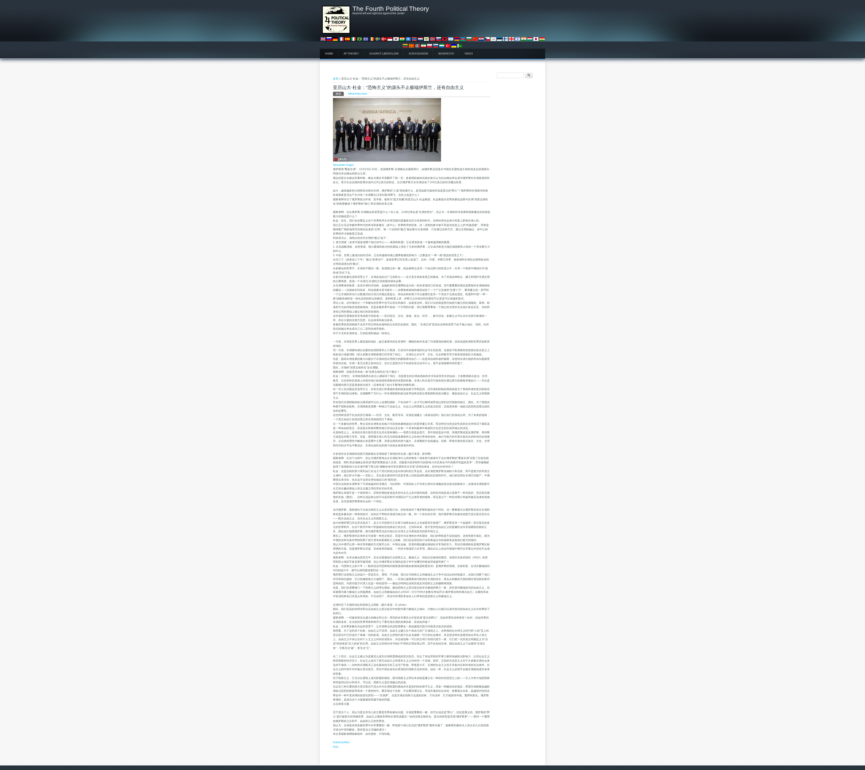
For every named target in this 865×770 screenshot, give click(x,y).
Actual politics (341, 742)
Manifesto (446, 53)
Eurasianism (418, 53)
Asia (335, 746)
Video (468, 53)
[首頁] (336, 32)
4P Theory (351, 53)
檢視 (340, 93)
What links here (357, 93)
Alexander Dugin (343, 165)
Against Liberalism (383, 53)
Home (329, 53)
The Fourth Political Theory (391, 9)
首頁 (335, 78)
